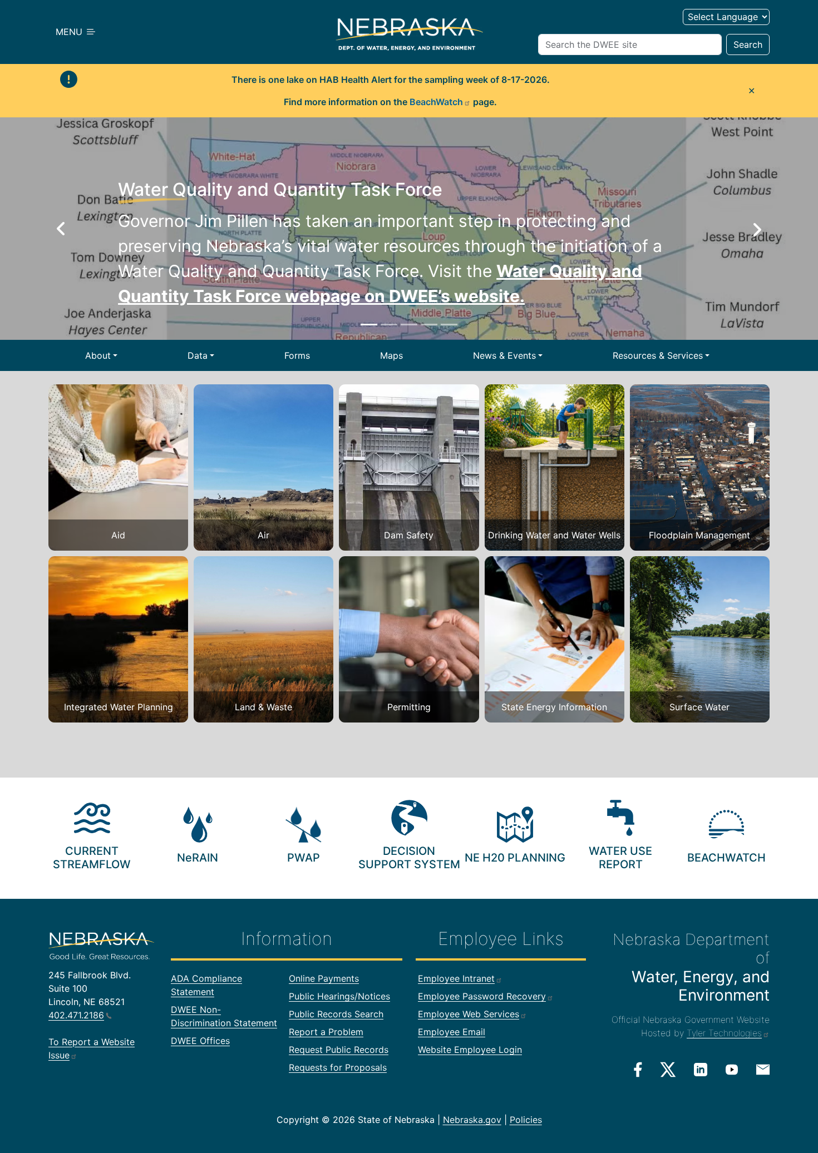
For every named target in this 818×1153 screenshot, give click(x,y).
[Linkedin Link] (700, 1069)
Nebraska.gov (472, 1119)
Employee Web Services (468, 1014)
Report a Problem (326, 1031)
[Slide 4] (429, 324)
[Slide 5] (449, 324)
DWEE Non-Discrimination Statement (224, 1016)
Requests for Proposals (338, 1067)
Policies (526, 1119)
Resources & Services (658, 355)
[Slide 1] (369, 324)
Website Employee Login (470, 1049)
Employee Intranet (456, 978)
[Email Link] (763, 1068)
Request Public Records (338, 1049)
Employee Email (451, 1031)
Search (747, 44)
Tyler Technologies (724, 1032)
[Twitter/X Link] (668, 1069)
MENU (70, 31)
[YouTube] (731, 1069)
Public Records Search (336, 1014)
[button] (61, 228)
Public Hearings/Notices (339, 996)
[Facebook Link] (638, 1069)
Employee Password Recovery (482, 996)
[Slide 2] (389, 324)
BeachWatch (436, 101)
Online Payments (324, 978)
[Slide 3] (409, 324)
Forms (297, 355)
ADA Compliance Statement (206, 985)
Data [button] (198, 355)
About (98, 355)
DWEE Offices (200, 1040)
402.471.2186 (76, 1015)
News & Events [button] (504, 355)
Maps (391, 355)
